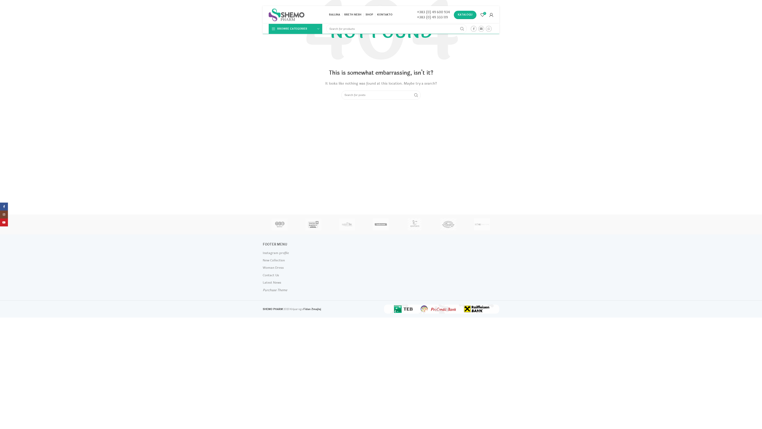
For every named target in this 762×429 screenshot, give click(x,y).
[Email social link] (481, 29)
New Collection (274, 260)
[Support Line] (347, 224)
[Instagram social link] (4, 214)
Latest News (272, 282)
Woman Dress (273, 267)
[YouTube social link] (4, 222)
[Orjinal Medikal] (448, 224)
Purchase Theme (275, 290)
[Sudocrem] (381, 224)
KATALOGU (465, 15)
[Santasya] (414, 224)
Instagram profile (276, 252)
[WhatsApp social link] (489, 29)
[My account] (491, 15)
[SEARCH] (462, 28)
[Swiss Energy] (313, 224)
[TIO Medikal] (279, 224)
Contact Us (271, 275)
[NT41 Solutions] (482, 224)
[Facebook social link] (474, 29)
